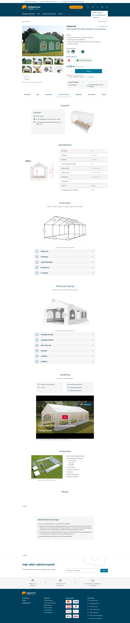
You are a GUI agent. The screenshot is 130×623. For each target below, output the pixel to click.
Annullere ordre (26, 603)
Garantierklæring (48, 612)
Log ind (104, 570)
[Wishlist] (97, 7)
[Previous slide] (21, 40)
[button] (102, 7)
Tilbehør (104, 94)
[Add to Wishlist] (105, 71)
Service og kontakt (76, 7)
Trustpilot (24, 506)
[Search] (88, 7)
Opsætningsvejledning (76, 387)
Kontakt (24, 600)
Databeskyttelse (48, 605)
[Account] (93, 7)
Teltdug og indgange (63, 94)
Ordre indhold (91, 94)
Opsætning (78, 94)
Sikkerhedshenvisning (75, 390)
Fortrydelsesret (48, 610)
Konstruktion (48, 94)
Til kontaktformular (100, 15)
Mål (38, 94)
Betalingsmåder (48, 608)
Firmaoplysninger (48, 600)
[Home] (23, 21)
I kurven (88, 71)
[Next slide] (63, 40)
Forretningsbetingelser (50, 603)
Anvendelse (27, 94)
